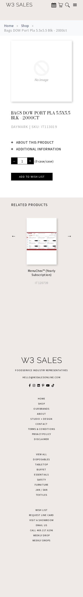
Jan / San (41, 489)
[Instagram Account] (34, 385)
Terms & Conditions (41, 428)
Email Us (41, 525)
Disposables (41, 459)
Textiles (41, 494)
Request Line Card (41, 515)
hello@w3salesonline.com (41, 377)
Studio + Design (41, 418)
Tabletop (41, 464)
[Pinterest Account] (43, 385)
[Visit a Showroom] (53, 5)
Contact (41, 423)
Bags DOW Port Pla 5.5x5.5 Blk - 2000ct (35, 30)
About (41, 413)
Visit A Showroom (41, 520)
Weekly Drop (41, 535)
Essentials (41, 474)
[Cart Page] (60, 5)
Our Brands (41, 408)
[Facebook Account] (30, 385)
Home (9, 25)
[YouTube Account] (48, 385)
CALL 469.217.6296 (41, 530)
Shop (25, 25)
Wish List (41, 510)
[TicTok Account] (53, 385)
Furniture (42, 484)
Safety (41, 479)
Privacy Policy (41, 434)
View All (41, 454)
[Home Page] (17, 5)
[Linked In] (38, 385)
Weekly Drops (41, 540)
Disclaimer (41, 439)
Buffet (41, 469)
